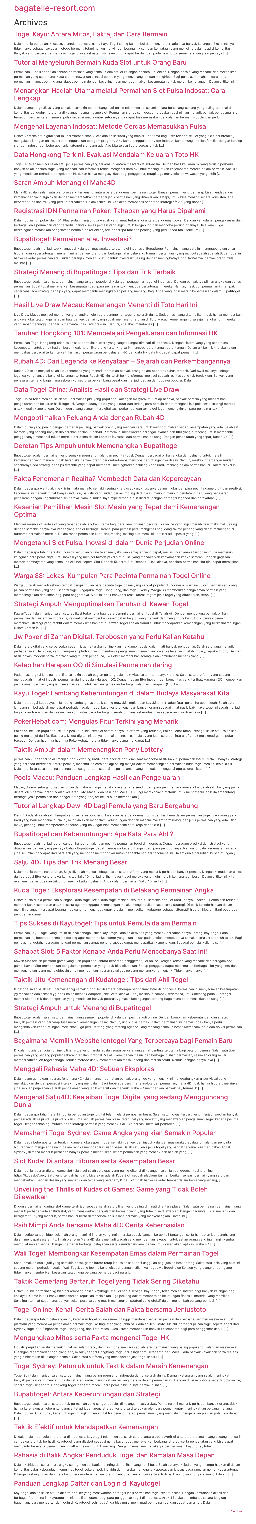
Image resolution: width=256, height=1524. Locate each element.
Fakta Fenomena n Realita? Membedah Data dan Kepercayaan (107, 479)
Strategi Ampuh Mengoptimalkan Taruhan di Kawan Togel (101, 604)
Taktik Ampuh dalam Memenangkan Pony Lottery (88, 749)
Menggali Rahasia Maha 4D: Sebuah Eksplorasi (85, 1069)
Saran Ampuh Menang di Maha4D (65, 182)
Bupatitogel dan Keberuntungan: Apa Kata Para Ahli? (93, 834)
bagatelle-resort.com (54, 8)
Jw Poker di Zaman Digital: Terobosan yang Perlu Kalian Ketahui (110, 637)
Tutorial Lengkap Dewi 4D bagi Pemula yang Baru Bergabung (106, 806)
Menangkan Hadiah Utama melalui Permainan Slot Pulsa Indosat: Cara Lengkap (119, 94)
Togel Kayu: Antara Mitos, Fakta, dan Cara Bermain (90, 34)
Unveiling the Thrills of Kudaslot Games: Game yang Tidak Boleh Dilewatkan (111, 1193)
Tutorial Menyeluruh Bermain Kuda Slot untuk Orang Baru (100, 62)
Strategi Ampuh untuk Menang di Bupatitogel (82, 1008)
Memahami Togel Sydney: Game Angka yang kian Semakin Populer (115, 1133)
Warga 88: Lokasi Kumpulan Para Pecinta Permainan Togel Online (112, 576)
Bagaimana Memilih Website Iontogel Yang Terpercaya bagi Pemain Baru (123, 1040)
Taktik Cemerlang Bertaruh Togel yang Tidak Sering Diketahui (107, 1281)
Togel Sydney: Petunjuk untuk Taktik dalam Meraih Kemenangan (111, 1366)
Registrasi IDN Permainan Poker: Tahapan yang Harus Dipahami (110, 211)
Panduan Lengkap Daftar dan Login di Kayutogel (87, 1483)
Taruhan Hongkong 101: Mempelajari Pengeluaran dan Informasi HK (116, 333)
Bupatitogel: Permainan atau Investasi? (73, 239)
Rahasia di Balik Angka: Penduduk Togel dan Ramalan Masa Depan (114, 1455)
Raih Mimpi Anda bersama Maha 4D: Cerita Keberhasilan (99, 1225)
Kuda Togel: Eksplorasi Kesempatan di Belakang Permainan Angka (114, 890)
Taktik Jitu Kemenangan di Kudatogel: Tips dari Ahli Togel (101, 979)
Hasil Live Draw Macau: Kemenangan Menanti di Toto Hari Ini (105, 305)
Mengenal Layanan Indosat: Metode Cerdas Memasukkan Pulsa (110, 126)
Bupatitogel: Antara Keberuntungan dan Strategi (87, 1394)
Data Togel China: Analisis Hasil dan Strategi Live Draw (97, 389)
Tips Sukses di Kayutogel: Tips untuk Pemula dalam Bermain (105, 923)
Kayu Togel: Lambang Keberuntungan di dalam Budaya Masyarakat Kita (121, 693)
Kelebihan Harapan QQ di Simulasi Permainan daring (93, 665)
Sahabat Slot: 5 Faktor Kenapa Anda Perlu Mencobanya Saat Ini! (110, 951)
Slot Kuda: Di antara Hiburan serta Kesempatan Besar (94, 1161)
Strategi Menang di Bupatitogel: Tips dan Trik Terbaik (95, 272)
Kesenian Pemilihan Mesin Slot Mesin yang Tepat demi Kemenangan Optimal (117, 510)
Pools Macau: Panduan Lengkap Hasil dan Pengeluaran (97, 777)
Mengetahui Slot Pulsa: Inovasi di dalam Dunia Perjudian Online (109, 543)
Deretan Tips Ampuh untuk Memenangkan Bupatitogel (96, 446)
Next (236, 1511)
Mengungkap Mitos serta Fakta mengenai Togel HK (91, 1338)
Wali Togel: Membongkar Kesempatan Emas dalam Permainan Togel (116, 1253)
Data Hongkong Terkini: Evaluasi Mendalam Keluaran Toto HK (106, 154)
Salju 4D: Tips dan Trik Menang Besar (70, 862)
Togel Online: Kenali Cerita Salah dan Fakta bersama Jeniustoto (110, 1309)
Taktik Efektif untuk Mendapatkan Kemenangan (86, 1427)
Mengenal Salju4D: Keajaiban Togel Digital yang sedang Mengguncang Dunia (121, 1100)
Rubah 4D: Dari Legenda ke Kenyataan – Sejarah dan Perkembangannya (122, 361)
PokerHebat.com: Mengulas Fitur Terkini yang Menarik (96, 721)
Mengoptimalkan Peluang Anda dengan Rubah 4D (89, 418)
